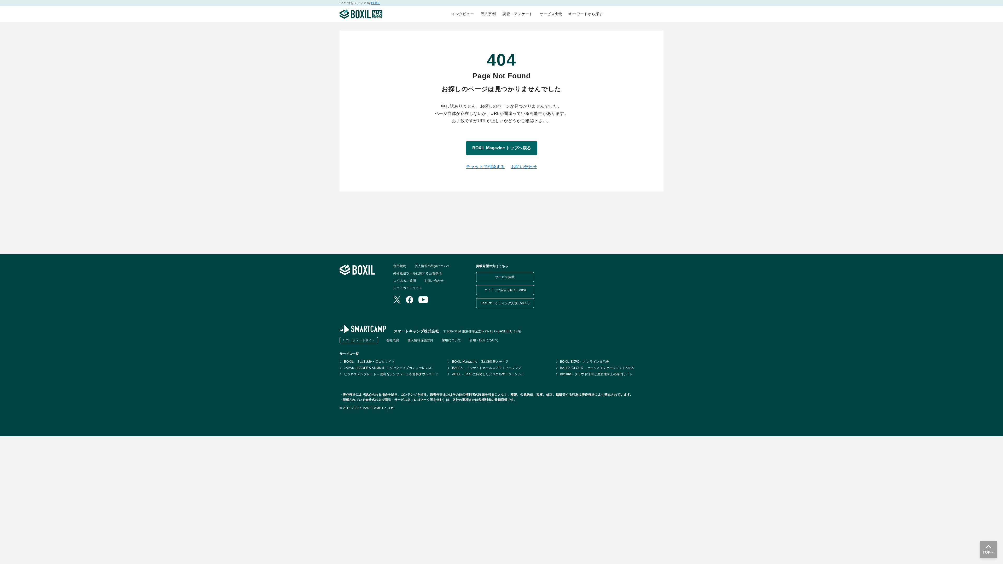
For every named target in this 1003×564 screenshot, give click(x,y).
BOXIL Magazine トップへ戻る (501, 148)
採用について (451, 340)
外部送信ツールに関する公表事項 (417, 273)
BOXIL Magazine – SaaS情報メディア (480, 361)
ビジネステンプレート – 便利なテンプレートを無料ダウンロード (391, 374)
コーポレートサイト (360, 340)
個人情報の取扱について (432, 266)
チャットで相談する (485, 166)
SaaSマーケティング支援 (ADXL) (504, 303)
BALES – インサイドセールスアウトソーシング (486, 367)
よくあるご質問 (404, 281)
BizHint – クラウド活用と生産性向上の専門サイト (596, 374)
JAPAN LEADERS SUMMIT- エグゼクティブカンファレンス (387, 367)
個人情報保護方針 (420, 340)
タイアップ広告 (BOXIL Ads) (505, 290)
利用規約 (399, 266)
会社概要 (392, 340)
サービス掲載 (505, 277)
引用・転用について (483, 340)
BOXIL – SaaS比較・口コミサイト (369, 361)
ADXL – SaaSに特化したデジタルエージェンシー (488, 374)
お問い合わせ (524, 166)
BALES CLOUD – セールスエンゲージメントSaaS (597, 367)
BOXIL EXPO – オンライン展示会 (584, 361)
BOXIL (375, 3)
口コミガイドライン (407, 288)
